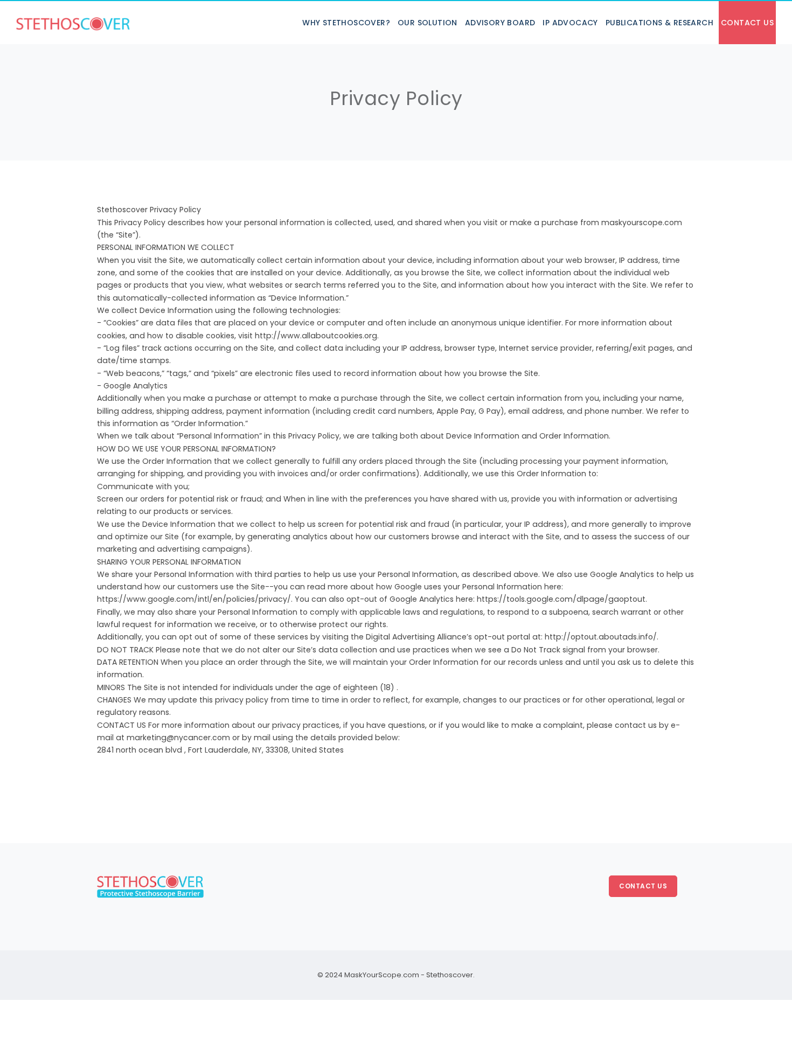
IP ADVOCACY (570, 22)
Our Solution (427, 22)
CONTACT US (747, 22)
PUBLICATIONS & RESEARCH (659, 22)
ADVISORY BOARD (500, 22)
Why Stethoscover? (346, 22)
